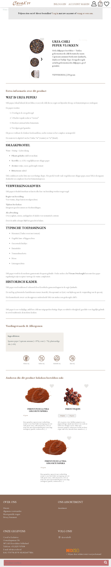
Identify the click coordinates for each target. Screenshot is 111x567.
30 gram (62, 416)
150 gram (71, 416)
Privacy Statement (10, 517)
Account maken (79, 4)
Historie (6, 508)
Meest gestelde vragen (11, 514)
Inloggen (60, 4)
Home (5, 9)
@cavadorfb (66, 537)
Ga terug (83, 39)
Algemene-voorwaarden (12, 511)
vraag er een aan (84, 13)
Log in (55, 13)
